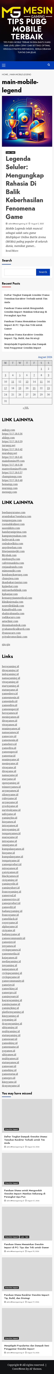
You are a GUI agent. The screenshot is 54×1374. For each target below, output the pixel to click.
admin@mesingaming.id (18, 223)
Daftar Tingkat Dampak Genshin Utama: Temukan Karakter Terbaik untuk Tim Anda (27, 298)
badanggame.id (11, 934)
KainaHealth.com (12, 609)
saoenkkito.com (11, 528)
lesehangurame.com (13, 512)
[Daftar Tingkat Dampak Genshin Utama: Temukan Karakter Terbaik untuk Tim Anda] (27, 1116)
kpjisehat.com (10, 586)
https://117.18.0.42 (12, 449)
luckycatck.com (11, 539)
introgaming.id (10, 829)
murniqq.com (10, 488)
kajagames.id (9, 957)
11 (12, 381)
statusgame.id (10, 689)
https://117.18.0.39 (12, 441)
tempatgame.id (11, 860)
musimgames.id (11, 728)
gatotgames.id (10, 872)
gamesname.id (10, 1046)
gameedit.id (9, 907)
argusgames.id (10, 790)
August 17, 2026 (33, 1302)
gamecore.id (9, 736)
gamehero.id (9, 744)
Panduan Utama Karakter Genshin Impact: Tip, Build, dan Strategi (23, 336)
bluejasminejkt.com (13, 551)
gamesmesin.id (10, 697)
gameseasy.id (9, 1039)
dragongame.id (11, 1085)
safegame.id (9, 814)
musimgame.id (10, 759)
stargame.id (9, 779)
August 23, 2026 (33, 1147)
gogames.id (8, 1050)
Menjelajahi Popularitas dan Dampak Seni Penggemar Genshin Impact (25, 346)
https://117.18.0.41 (12, 457)
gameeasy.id (9, 1066)
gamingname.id (11, 1004)
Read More (12, 251)
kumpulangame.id (12, 856)
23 (48, 388)
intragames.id (10, 825)
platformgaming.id (13, 1012)
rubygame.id (9, 798)
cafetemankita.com (13, 563)
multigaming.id (11, 1031)
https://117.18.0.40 (12, 480)
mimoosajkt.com (11, 570)
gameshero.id (10, 693)
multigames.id (10, 1058)
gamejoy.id (8, 984)
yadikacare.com (11, 617)
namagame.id (10, 775)
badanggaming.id (12, 911)
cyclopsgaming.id (12, 973)
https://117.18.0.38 (12, 464)
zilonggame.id (10, 794)
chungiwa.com (10, 578)
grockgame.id (10, 806)
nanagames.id (10, 969)
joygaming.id (9, 965)
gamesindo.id (9, 701)
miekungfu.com (11, 559)
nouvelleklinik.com (13, 605)
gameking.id (9, 1070)
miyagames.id (10, 868)
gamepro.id (8, 1078)
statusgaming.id (11, 1035)
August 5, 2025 (37, 223)
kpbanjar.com (10, 594)
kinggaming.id (10, 1016)
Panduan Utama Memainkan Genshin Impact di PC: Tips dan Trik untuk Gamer (25, 325)
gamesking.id (10, 1043)
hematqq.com (10, 484)
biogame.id (8, 852)
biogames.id (9, 821)
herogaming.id (10, 666)
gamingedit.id (10, 883)
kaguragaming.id (12, 1000)
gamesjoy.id (9, 942)
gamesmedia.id (11, 953)
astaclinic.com (10, 621)
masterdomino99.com (14, 468)
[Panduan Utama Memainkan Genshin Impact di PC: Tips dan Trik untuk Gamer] (27, 1224)
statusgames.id (10, 1062)
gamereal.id (9, 895)
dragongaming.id (12, 1023)
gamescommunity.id (13, 938)
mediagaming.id (11, 961)
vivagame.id (9, 767)
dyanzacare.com (11, 633)
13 (27, 381)
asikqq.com (8, 430)
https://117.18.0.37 (12, 472)
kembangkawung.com (15, 574)
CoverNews (18, 1369)
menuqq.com (9, 492)
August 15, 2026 (33, 1352)
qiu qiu (6, 644)
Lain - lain (10, 152)
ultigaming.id (10, 1027)
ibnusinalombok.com (14, 625)
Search (7, 260)
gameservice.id (11, 899)
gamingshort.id (11, 887)
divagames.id (9, 720)
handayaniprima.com (14, 531)
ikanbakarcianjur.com (14, 582)
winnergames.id (11, 786)
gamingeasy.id (10, 996)
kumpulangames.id (13, 849)
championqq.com (12, 476)
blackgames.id (10, 876)
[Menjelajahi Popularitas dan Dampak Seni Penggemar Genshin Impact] (27, 1325)
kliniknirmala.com (12, 601)
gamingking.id (10, 1008)
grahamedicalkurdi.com (16, 629)
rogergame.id (10, 922)
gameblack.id (10, 918)
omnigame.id (9, 845)
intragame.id (9, 841)
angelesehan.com (12, 547)
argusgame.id (10, 802)
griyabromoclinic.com (14, 636)
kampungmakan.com (14, 535)
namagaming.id (11, 678)
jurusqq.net (8, 445)
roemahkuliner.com (13, 524)
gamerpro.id (9, 992)
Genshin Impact (11, 1129)
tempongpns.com (12, 520)
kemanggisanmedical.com (17, 597)
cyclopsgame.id (11, 977)
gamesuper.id (10, 751)
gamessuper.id (10, 709)
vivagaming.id (10, 682)
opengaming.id (10, 783)
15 (41, 381)
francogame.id (10, 915)
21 (34, 388)
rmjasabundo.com (12, 567)
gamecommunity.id (13, 980)
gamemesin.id (10, 740)
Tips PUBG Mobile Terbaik (27, 29)
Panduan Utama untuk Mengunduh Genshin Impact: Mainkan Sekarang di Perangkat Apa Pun (25, 312)
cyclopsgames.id (11, 949)
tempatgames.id (11, 833)
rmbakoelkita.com (12, 543)
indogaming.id (10, 674)
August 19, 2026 (33, 1251)
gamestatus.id (10, 1074)
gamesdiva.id (9, 705)
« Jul (26, 407)
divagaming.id (10, 670)
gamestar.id (8, 755)
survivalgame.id (11, 810)
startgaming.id (10, 685)
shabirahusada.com (13, 613)
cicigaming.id (10, 880)
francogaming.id (11, 891)
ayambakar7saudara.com (16, 516)
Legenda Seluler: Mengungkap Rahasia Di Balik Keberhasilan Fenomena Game (25, 187)
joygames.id (9, 946)
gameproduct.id (11, 903)
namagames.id (10, 732)
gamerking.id (10, 988)
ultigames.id (9, 1054)
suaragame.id (10, 837)
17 (5, 388)
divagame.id (9, 771)
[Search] (49, 65)
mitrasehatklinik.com (14, 590)
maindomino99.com (13, 461)
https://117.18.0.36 (12, 433)
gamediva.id (9, 748)
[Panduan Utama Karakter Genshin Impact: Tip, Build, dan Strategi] (27, 1274)
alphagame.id (10, 926)
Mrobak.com (9, 555)
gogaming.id (9, 1019)
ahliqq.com (8, 437)
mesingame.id (10, 763)
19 (19, 388)
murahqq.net (9, 453)
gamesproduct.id (11, 864)
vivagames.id (9, 724)
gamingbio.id (9, 817)
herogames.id (10, 713)
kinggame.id (9, 1082)
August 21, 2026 (33, 1200)
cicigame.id (8, 930)
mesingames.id (10, 717)
